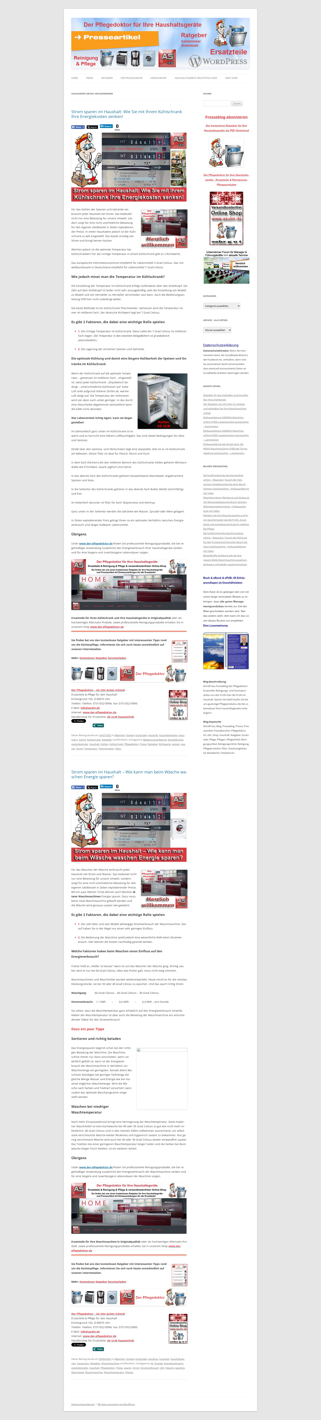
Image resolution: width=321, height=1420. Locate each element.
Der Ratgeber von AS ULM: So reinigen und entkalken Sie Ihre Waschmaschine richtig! (224, 408)
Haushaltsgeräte (168, 735)
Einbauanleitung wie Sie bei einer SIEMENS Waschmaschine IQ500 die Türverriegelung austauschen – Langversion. (225, 448)
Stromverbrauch (150, 1368)
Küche (82, 739)
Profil (89, 78)
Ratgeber (107, 78)
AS (152, 1363)
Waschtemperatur (114, 1372)
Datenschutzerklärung (82, 1404)
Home (74, 78)
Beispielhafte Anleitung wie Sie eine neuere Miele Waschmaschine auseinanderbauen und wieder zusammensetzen (225, 560)
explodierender (79, 744)
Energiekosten (176, 739)
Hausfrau (153, 1359)
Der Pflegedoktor (131, 78)
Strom (79, 748)
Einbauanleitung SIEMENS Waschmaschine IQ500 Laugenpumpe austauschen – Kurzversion (226, 422)
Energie (130, 735)
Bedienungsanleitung (155, 739)
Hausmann (83, 1363)
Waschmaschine (110, 1363)
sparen (128, 1368)
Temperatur (90, 748)
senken (176, 744)
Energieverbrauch (173, 1363)
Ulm (162, 1368)
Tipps (118, 748)
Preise (143, 744)
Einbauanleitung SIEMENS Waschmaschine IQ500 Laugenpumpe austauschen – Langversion (226, 435)
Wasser (129, 1372)
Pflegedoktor (131, 744)
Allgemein (119, 735)
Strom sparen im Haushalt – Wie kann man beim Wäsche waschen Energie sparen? (129, 774)
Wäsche (170, 1368)
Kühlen (104, 744)
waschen (180, 1368)
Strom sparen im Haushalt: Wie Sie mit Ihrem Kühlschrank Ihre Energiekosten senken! (126, 114)
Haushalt (153, 735)
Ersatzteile (141, 735)
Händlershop (158, 78)
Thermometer (106, 748)
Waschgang (77, 1372)
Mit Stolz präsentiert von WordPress (116, 1404)
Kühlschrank (94, 739)
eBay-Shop (231, 78)
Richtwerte (165, 744)
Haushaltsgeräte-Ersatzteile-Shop (196, 78)
